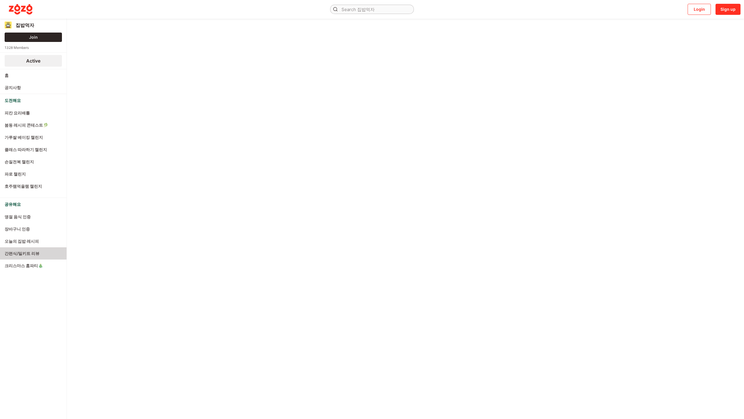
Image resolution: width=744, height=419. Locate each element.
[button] (335, 9)
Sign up (728, 9)
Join (33, 37)
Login (699, 9)
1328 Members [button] (17, 47)
